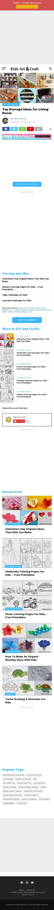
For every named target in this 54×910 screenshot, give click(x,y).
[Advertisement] (27, 37)
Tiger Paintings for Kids (14, 295)
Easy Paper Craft (28, 787)
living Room (19, 310)
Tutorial (8, 779)
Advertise (31, 890)
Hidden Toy (6, 310)
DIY (35, 779)
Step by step (34, 775)
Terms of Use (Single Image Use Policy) (28, 892)
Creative (22, 803)
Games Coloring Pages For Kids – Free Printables (22, 288)
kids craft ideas (12, 791)
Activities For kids (26, 308)
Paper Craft (31, 795)
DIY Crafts (9, 783)
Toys (29, 312)
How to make (29, 799)
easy (43, 787)
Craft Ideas (41, 308)
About (21, 890)
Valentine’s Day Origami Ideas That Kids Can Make (25, 280)
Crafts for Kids (33, 791)
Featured (44, 799)
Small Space (7, 312)
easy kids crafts (12, 795)
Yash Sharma (20, 118)
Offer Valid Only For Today (27, 6)
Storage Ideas (20, 312)
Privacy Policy (28, 895)
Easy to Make (23, 779)
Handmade (8, 803)
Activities (39, 783)
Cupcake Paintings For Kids (16, 300)
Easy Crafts (24, 783)
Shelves (47, 310)
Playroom (39, 310)
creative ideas (11, 799)
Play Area (30, 310)
